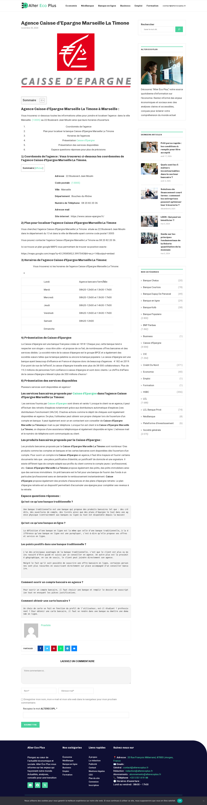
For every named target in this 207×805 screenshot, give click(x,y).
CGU (91, 775)
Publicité (93, 764)
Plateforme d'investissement (163, 423)
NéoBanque (87, 5)
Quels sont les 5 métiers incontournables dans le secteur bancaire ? (170, 171)
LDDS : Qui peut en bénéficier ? (171, 218)
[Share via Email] (74, 648)
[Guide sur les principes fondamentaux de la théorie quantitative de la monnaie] (149, 238)
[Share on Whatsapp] (61, 648)
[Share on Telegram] (67, 648)
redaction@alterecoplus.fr (139, 771)
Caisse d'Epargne (152, 342)
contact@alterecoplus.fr (174, 6)
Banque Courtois (163, 287)
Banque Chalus (163, 280)
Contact (92, 768)
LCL (145, 398)
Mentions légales (97, 771)
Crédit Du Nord (163, 365)
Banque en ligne (107, 5)
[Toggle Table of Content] (40, 100)
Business (125, 5)
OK (180, 801)
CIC (145, 354)
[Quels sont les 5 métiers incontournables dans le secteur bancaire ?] (149, 168)
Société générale (152, 430)
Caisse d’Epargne (85, 140)
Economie (71, 5)
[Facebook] (37, 785)
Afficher (39, 168)
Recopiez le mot (40, 708)
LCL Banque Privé (163, 409)
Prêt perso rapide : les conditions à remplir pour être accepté (171, 148)
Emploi (138, 5)
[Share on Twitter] (47, 648)
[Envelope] (30, 785)
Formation (152, 5)
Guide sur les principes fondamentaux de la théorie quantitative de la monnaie (171, 242)
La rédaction (95, 761)
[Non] (203, 800)
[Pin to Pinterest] (54, 648)
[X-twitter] (45, 785)
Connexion (94, 782)
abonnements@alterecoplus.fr (145, 774)
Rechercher (147, 24)
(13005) (36, 120)
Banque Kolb (163, 307)
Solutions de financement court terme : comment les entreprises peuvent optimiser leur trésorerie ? (171, 197)
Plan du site (94, 778)
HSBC (163, 392)
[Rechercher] (179, 29)
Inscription (94, 785)
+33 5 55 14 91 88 (139, 777)
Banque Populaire (152, 314)
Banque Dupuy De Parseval (163, 293)
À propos (93, 757)
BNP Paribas (149, 325)
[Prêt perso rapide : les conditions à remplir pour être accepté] (149, 147)
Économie (67, 757)
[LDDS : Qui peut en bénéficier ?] (149, 221)
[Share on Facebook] (40, 648)
